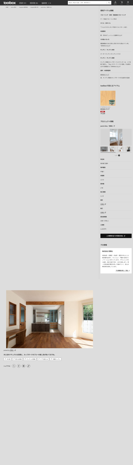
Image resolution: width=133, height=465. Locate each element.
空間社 (12, 350)
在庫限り (102, 111)
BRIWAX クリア (104, 74)
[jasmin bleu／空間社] (116, 137)
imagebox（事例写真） (23, 7)
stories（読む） (14, 7)
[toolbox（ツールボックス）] (10, 2)
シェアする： (7, 366)
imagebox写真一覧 (34, 7)
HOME (7, 7)
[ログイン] (115, 2)
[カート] (121, 2)
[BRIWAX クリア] (107, 98)
